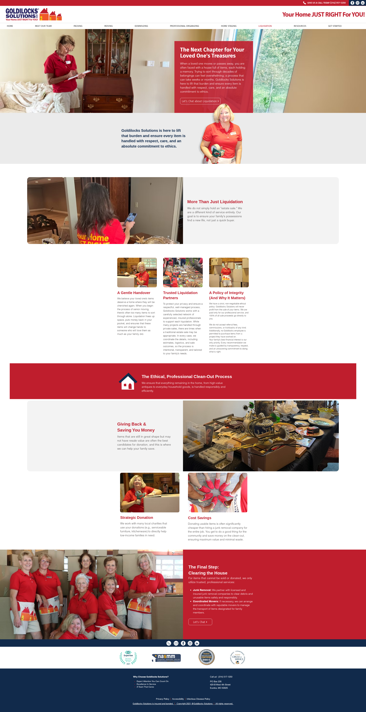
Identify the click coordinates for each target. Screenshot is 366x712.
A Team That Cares (145, 687)
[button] (309, 26)
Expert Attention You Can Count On (153, 681)
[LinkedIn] (363, 3)
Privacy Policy (162, 699)
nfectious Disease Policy (198, 699)
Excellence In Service (146, 684)
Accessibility (178, 699)
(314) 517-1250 (225, 677)
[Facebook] (352, 3)
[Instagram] (357, 3)
